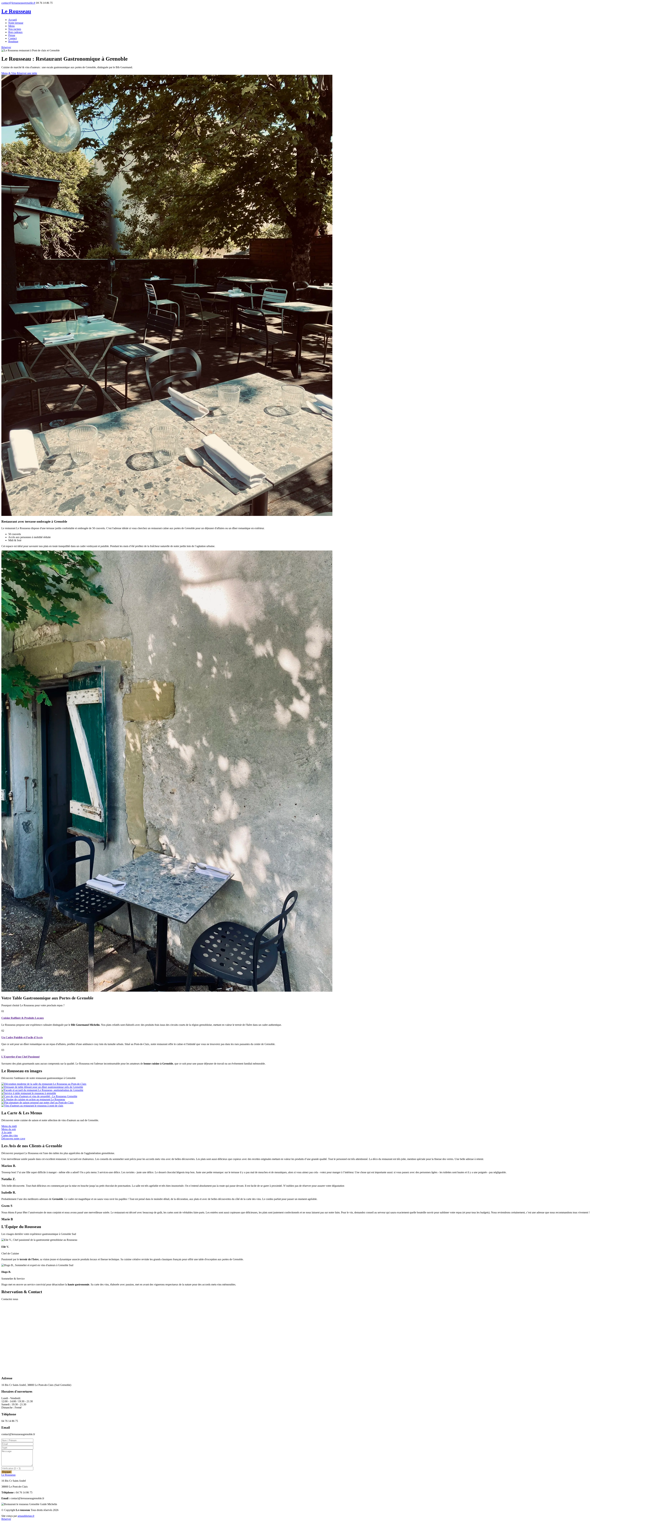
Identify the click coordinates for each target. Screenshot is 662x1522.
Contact (12, 38)
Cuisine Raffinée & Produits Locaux (22, 1017)
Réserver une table (27, 73)
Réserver (6, 47)
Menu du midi (9, 1126)
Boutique (13, 41)
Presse (11, 35)
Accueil (12, 19)
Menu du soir (8, 1129)
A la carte (6, 1132)
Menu (11, 25)
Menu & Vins (8, 73)
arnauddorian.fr (26, 1515)
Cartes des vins (9, 1135)
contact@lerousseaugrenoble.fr (18, 2)
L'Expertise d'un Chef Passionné (20, 1056)
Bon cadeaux (15, 32)
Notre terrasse (15, 22)
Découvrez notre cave (13, 1138)
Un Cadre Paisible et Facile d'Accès (22, 1037)
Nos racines (14, 29)
